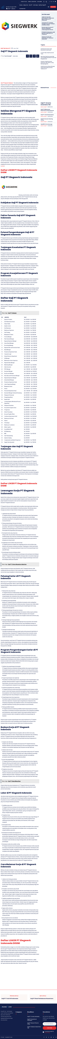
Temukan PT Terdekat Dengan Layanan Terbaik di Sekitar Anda (48, 24)
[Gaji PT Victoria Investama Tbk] (48, 95)
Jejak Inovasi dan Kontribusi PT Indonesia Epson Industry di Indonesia (48, 18)
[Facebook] (50, 2)
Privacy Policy (47, 1032)
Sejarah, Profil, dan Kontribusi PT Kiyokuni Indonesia (47, 38)
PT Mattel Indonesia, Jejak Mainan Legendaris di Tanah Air (48, 33)
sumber (2, 166)
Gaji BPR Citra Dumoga (46, 124)
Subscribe (49, 1028)
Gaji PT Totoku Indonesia (33, 1016)
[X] (53, 2)
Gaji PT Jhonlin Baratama (47, 114)
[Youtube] (55, 2)
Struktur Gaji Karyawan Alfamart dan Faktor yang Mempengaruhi (47, 62)
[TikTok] (49, 1037)
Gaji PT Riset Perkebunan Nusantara (41, 998)
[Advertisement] (20, 70)
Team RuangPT (8, 56)
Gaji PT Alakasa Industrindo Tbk (34, 1027)
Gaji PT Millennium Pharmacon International (47, 110)
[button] (46, 1)
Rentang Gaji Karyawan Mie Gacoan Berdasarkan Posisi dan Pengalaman (48, 58)
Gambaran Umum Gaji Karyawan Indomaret (46, 49)
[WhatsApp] (37, 56)
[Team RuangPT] (2, 56)
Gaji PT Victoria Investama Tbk (46, 104)
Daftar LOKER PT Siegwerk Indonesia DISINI (19, 171)
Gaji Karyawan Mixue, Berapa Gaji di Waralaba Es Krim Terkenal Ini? (48, 67)
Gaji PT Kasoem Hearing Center (47, 119)
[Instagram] (52, 2)
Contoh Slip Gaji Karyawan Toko (47, 53)
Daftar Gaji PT (6, 48)
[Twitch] (51, 1037)
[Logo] (3, 7)
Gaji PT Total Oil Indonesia (9, 998)
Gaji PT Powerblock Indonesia (32, 1019)
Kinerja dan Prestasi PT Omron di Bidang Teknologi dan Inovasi (47, 28)
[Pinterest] (34, 56)
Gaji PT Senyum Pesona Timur (33, 1023)
